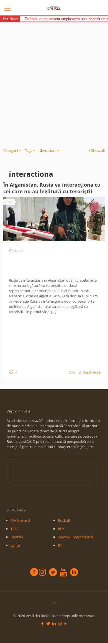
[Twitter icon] (48, 623)
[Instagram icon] (60, 623)
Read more (92, 372)
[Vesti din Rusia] (54, 8)
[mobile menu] (7, 8)
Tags (28, 150)
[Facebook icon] (42, 623)
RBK (61, 528)
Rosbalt (64, 520)
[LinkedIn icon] (54, 623)
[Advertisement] (54, 79)
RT (60, 545)
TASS (15, 528)
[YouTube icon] (66, 623)
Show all (98, 150)
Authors (49, 150)
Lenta (15, 545)
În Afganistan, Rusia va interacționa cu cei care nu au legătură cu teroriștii (52, 188)
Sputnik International (75, 536)
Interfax (17, 536)
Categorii (10, 150)
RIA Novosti (20, 520)
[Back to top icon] (54, 603)
